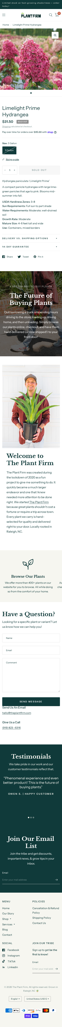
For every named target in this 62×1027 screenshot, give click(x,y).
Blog (5, 929)
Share (10, 256)
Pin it (40, 256)
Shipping (6, 126)
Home (6, 24)
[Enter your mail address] (56, 879)
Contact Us (39, 923)
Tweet (26, 256)
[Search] (51, 15)
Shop (5, 919)
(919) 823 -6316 (11, 727)
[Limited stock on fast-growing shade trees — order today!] (31, 4)
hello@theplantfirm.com (16, 712)
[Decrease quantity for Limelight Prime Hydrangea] (5, 170)
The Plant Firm (39, 502)
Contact (7, 934)
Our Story (8, 913)
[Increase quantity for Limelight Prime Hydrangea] (14, 170)
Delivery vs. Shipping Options (25, 238)
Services (7, 924)
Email (5, 872)
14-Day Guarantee (15, 246)
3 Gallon (9, 150)
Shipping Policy (41, 917)
